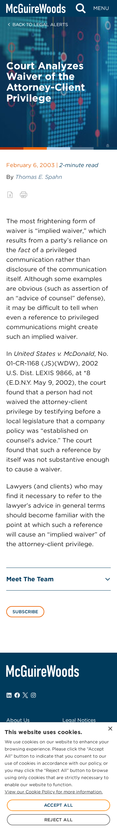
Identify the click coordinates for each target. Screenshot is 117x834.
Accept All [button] (58, 805)
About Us (18, 720)
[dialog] (58, 778)
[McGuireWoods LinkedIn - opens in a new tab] (9, 695)
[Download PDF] (10, 194)
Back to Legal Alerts (40, 24)
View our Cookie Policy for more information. (54, 791)
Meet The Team (30, 579)
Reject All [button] (58, 819)
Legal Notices (79, 720)
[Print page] (23, 194)
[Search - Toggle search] (81, 8)
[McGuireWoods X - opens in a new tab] (25, 695)
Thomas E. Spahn (38, 177)
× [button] (110, 729)
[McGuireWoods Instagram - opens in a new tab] (33, 695)
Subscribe (25, 611)
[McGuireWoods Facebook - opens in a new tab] (17, 695)
